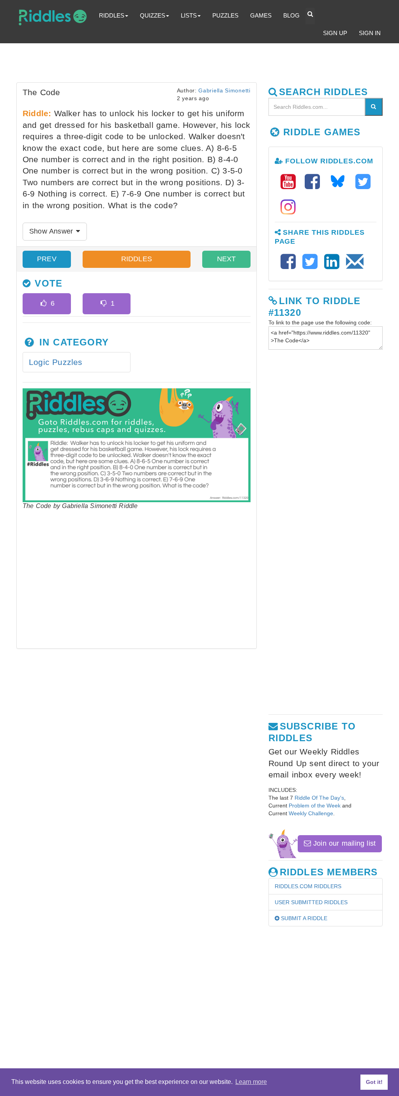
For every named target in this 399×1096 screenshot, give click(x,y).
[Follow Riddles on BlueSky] (340, 182)
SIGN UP (335, 33)
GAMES (261, 15)
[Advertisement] (205, 64)
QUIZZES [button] (152, 15)
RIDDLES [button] (111, 15)
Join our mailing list (343, 843)
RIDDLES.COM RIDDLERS (308, 886)
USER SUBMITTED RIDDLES (311, 902)
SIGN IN (370, 33)
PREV (46, 259)
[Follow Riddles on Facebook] (315, 182)
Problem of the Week (315, 805)
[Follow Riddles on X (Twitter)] (363, 182)
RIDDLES (136, 259)
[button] (310, 16)
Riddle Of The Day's (319, 798)
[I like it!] (43, 303)
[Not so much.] (103, 303)
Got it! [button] (374, 1082)
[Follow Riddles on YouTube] (291, 182)
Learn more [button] (251, 1081)
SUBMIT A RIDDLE (303, 918)
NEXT (226, 259)
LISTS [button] (189, 15)
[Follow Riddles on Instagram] (288, 207)
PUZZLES (225, 15)
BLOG (291, 15)
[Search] (374, 107)
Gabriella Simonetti (224, 90)
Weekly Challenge (311, 813)
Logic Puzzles (56, 362)
